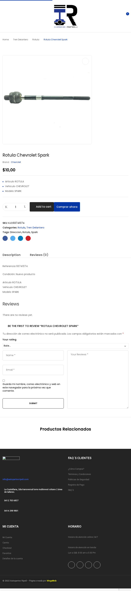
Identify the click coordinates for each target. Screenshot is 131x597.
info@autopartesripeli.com (15, 479)
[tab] (12, 255)
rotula (26, 232)
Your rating (9, 339)
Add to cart (43, 206)
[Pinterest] (28, 238)
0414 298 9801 (11, 511)
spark (34, 232)
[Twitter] (12, 238)
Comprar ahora (66, 207)
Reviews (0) (39, 255)
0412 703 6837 (11, 500)
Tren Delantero (20, 39)
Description (12, 255)
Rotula (35, 39)
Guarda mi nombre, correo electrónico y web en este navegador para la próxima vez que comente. (31, 387)
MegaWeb (51, 581)
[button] (125, 16)
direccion (15, 232)
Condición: (9, 274)
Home (6, 39)
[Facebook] (5, 238)
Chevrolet (16, 162)
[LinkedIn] (20, 238)
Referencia (9, 266)
